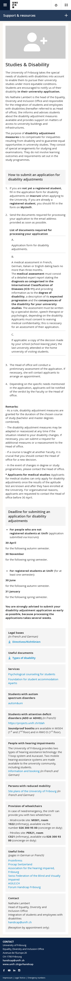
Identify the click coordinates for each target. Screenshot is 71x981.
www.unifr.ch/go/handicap (18, 964)
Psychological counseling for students (31, 674)
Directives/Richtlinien (26, 642)
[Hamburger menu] (5, 5)
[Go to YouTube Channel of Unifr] (9, 970)
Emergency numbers (36, 978)
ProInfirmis (15, 860)
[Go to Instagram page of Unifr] (19, 970)
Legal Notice (20, 978)
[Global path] (56, 5)
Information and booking (24, 771)
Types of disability (24, 658)
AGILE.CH (14, 883)
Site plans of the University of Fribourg (32, 791)
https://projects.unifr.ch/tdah (26, 723)
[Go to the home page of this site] (15, 5)
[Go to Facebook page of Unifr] (4, 970)
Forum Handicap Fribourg (24, 887)
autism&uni (15, 703)
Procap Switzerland (20, 864)
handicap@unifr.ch (20, 922)
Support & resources (19, 15)
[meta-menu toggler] (66, 5)
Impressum (7, 978)
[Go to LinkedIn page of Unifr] (14, 970)
